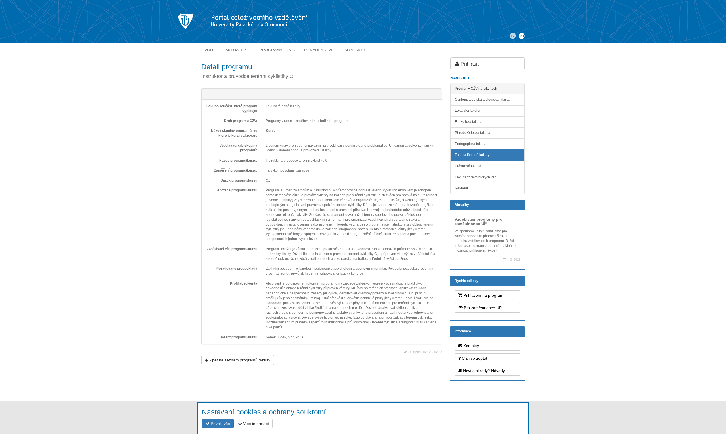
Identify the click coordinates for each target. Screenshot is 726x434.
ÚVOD (208, 50)
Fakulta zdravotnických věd (476, 177)
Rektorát (461, 188)
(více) (492, 250)
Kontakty (470, 346)
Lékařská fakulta (467, 111)
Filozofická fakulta (468, 122)
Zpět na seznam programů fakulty (239, 360)
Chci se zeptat (474, 358)
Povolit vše (220, 423)
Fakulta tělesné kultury (472, 155)
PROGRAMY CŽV (276, 50)
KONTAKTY (355, 50)
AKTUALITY (236, 50)
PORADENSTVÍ (318, 50)
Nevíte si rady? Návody (483, 370)
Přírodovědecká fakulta (472, 133)
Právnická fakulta (468, 166)
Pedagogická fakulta (470, 144)
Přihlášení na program (482, 295)
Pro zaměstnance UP (482, 308)
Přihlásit (469, 64)
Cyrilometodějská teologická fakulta (482, 100)
